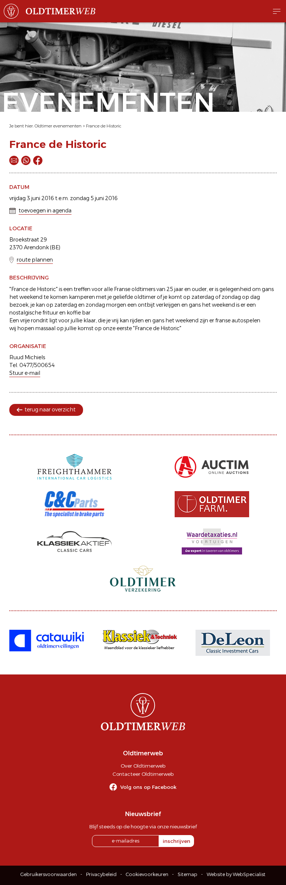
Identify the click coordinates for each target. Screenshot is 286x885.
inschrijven (176, 841)
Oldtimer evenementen (58, 126)
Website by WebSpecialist (236, 874)
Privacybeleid (101, 874)
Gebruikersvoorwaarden (48, 874)
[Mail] (14, 160)
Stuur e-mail (24, 373)
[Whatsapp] (26, 160)
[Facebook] (37, 160)
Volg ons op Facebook (148, 787)
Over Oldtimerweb (143, 766)
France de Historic (103, 126)
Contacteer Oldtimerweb (143, 774)
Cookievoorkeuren (147, 874)
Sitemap (187, 874)
